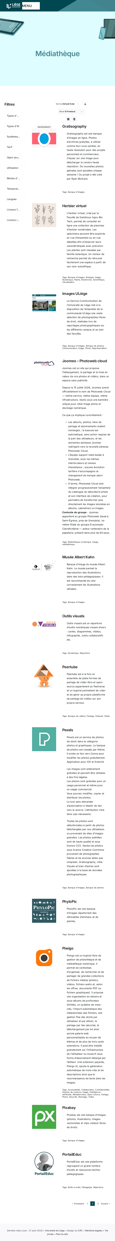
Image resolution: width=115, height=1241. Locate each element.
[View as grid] (68, 119)
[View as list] (74, 119)
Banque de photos (95, 346)
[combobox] (16, 115)
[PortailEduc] (44, 1164)
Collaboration (87, 1089)
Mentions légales (93, 1230)
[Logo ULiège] (13, 2)
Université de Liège (55, 1230)
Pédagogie (87, 1187)
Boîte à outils (74, 1187)
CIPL (80, 1230)
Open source (93, 1094)
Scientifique (98, 279)
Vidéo (107, 716)
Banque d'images (76, 192)
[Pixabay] (44, 1117)
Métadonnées (79, 1094)
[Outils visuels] (44, 625)
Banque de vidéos (77, 716)
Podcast (99, 716)
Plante (77, 279)
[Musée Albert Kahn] (44, 566)
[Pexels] (44, 739)
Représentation (99, 348)
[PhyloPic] (44, 911)
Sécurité (73, 1097)
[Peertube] (44, 676)
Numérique (67, 279)
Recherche (86, 279)
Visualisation (68, 282)
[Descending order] (85, 104)
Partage (90, 716)
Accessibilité (74, 1089)
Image (98, 277)
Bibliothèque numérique (79, 542)
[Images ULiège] (44, 303)
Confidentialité (102, 1089)
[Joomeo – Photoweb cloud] (44, 363)
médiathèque (68, 544)
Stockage (82, 1097)
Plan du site (62, 1234)
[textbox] (16, 115)
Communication (69, 348)
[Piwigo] (44, 958)
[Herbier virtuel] (44, 215)
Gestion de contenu (71, 1092)
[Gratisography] (44, 136)
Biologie (90, 277)
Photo (88, 348)
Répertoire (85, 653)
